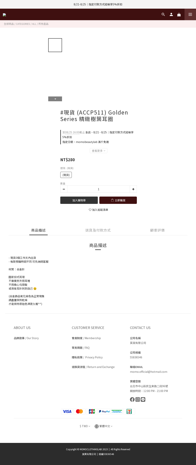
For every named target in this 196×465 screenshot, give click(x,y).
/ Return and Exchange (93, 367)
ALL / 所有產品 (40, 24)
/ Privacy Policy (87, 357)
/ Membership (86, 338)
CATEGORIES (23, 24)
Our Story (33, 338)
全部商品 (9, 24)
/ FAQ (81, 348)
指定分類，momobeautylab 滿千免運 (85, 142)
